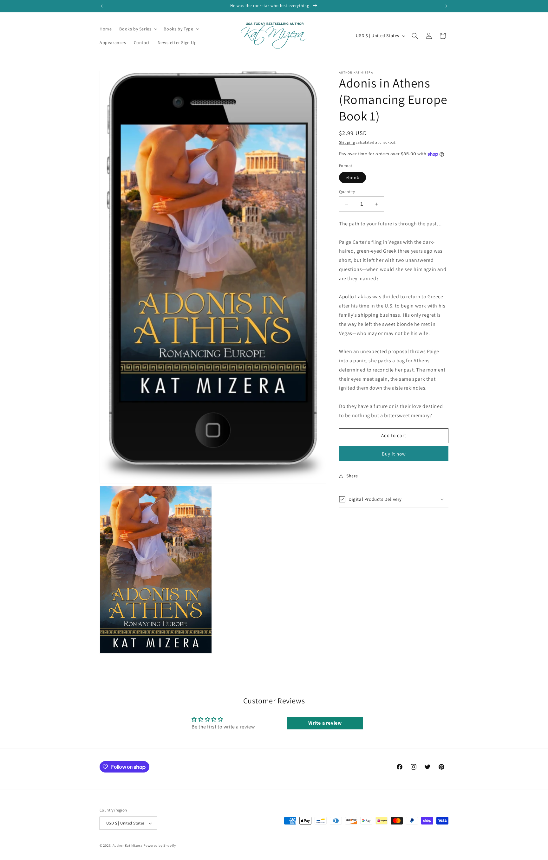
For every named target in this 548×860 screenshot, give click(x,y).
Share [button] (352, 476)
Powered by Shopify (159, 845)
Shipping (347, 142)
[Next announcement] (446, 6)
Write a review (325, 723)
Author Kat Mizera (128, 845)
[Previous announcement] (102, 6)
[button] (137, 29)
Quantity (347, 191)
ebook (352, 177)
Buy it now (394, 454)
